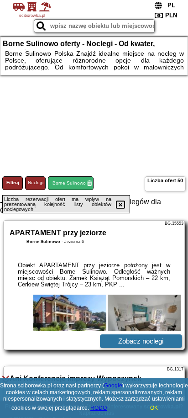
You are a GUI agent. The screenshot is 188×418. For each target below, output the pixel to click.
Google (113, 385)
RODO (98, 408)
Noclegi (35, 182)
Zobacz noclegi (140, 341)
